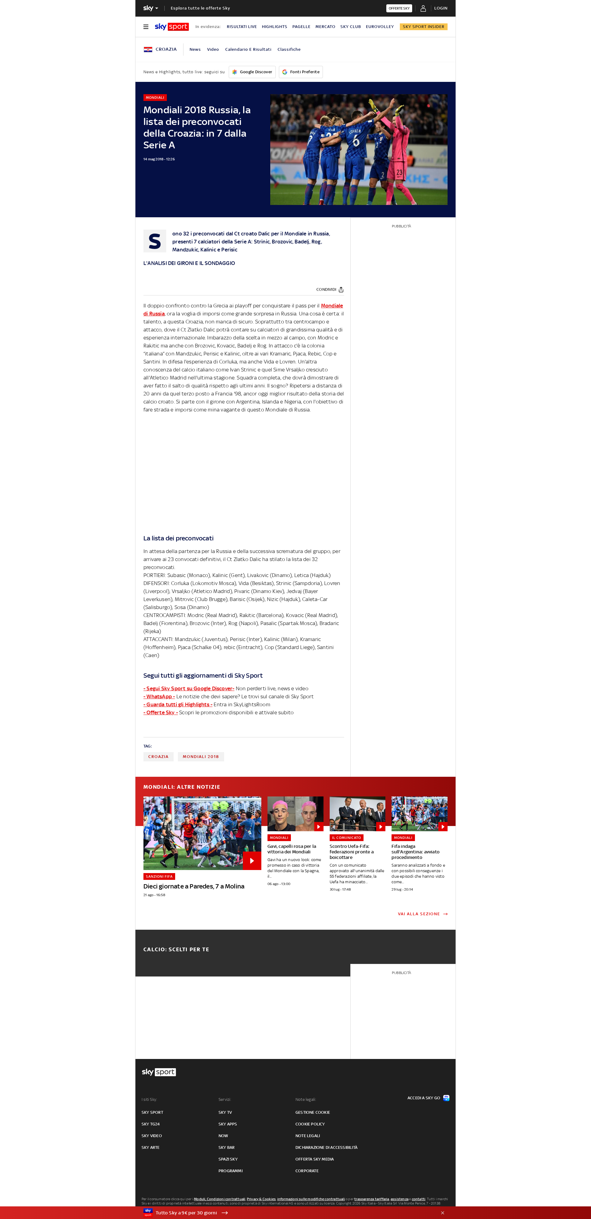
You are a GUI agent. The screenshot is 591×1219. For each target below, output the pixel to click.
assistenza (399, 1199)
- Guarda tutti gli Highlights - (177, 704)
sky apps (228, 1124)
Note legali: (306, 1099)
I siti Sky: (149, 1099)
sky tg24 (151, 1124)
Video (213, 49)
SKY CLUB (350, 26)
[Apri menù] (145, 27)
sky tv (225, 1112)
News (195, 49)
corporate (307, 1171)
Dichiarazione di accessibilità (326, 1147)
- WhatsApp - (159, 696)
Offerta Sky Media (315, 1159)
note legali (308, 1135)
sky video (152, 1135)
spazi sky (228, 1159)
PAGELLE (301, 26)
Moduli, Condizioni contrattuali (219, 1199)
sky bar (227, 1147)
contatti (419, 1199)
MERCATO (326, 26)
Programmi (231, 1171)
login (441, 8)
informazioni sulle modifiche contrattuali (311, 1199)
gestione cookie (313, 1112)
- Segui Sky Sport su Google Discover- (188, 688)
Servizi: (225, 1099)
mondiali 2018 (201, 756)
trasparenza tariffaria (371, 1199)
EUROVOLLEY (380, 26)
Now (223, 1135)
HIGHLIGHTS (274, 26)
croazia (158, 756)
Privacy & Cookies (261, 1199)
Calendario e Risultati (248, 49)
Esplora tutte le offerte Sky (200, 8)
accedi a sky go (424, 1098)
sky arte (151, 1147)
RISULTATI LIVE (242, 26)
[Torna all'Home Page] (172, 27)
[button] (285, 1213)
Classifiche (289, 49)
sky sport (152, 1112)
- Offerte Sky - (160, 712)
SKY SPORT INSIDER (423, 26)
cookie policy (310, 1124)
